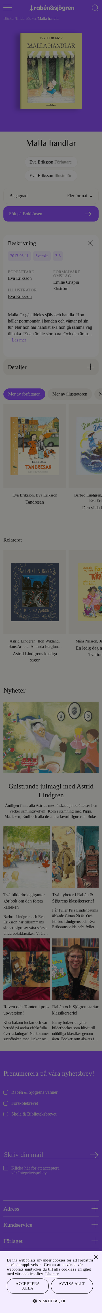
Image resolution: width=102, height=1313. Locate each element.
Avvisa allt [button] (72, 1282)
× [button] (96, 1251)
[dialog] (51, 656)
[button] (51, 1300)
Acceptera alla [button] (27, 1285)
